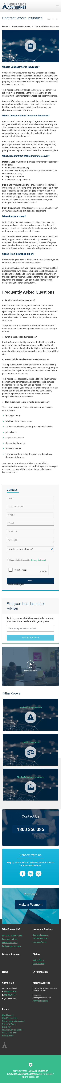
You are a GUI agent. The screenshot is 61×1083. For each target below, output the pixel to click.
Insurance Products (43, 929)
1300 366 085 (30, 829)
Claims (36, 954)
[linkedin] (30, 874)
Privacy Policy (7, 1035)
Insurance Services (40, 938)
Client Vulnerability (9, 1018)
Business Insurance (21, 26)
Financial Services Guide (12, 1030)
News (5, 971)
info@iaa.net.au (10, 991)
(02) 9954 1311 (10, 995)
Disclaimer (6, 1027)
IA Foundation (40, 971)
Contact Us (30, 816)
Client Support (8, 1015)
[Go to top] (30, 1065)
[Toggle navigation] (57, 6)
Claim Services (38, 963)
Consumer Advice (9, 1024)
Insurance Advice (39, 942)
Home (5, 26)
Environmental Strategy (11, 946)
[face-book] (22, 874)
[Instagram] (38, 874)
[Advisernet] (15, 6)
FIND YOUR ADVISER (30, 637)
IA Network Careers (9, 942)
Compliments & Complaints (13, 1021)
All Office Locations (40, 1001)
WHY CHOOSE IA (30, 670)
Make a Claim (38, 960)
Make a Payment (30, 904)
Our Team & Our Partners (12, 935)
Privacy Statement (38, 560)
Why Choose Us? (11, 929)
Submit (30, 580)
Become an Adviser (9, 939)
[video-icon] (30, 664)
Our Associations (9, 1033)
